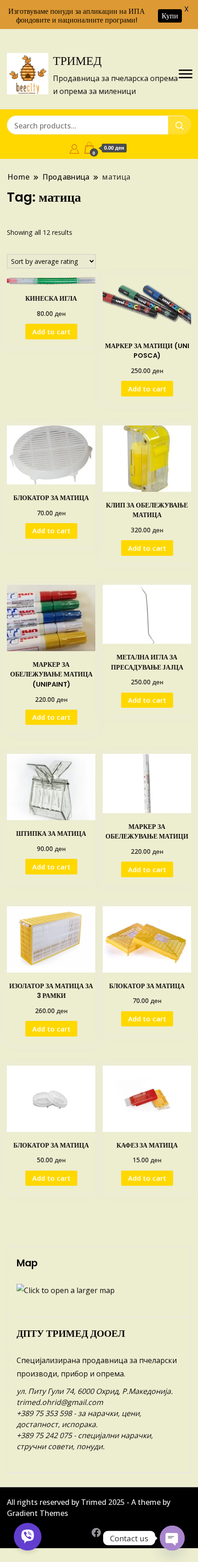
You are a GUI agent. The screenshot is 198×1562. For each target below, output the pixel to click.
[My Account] (74, 147)
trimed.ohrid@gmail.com (60, 1402)
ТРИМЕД (77, 60)
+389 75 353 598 (44, 1413)
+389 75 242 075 (44, 1435)
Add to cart (51, 331)
